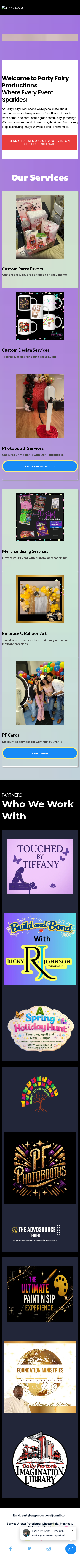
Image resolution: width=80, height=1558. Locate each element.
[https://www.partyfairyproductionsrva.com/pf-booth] (40, 1168)
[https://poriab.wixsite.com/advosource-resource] (40, 1232)
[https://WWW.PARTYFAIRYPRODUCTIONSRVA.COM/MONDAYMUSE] (40, 1294)
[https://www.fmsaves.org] (40, 1377)
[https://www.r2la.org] (40, 1094)
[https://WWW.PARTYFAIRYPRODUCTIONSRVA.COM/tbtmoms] (40, 866)
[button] (77, 7)
